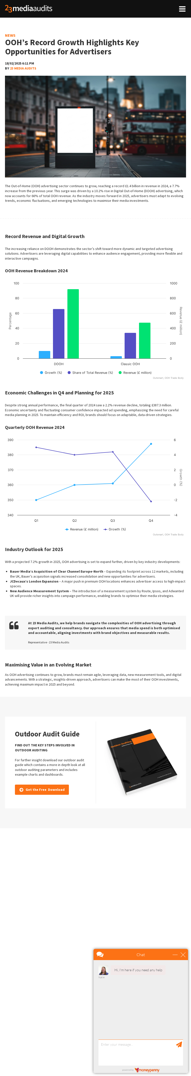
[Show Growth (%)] (51, 373)
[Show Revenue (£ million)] (135, 373)
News (10, 35)
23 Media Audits (23, 68)
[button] (42, 790)
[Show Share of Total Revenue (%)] (90, 373)
